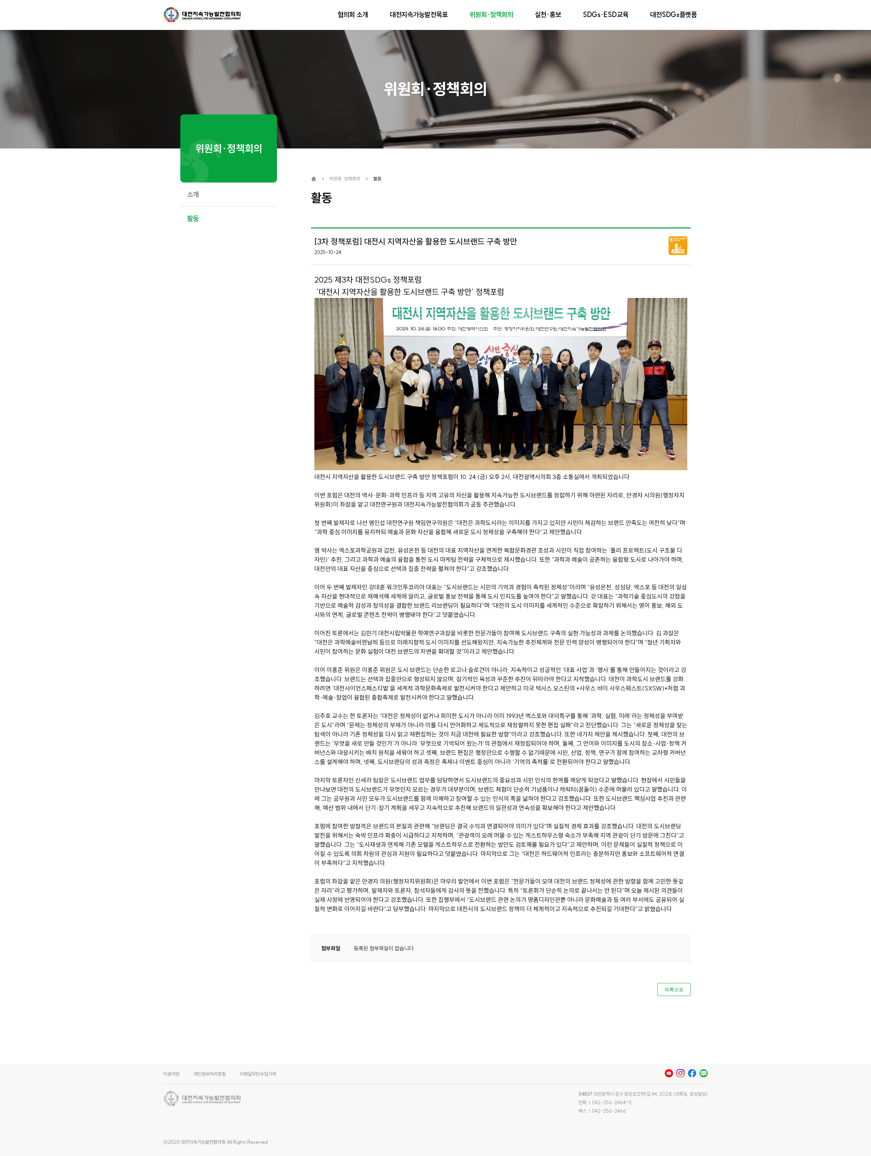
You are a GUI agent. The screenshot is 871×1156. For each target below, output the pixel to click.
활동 (193, 218)
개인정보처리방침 (209, 1074)
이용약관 (171, 1074)
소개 (193, 194)
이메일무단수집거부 (258, 1074)
